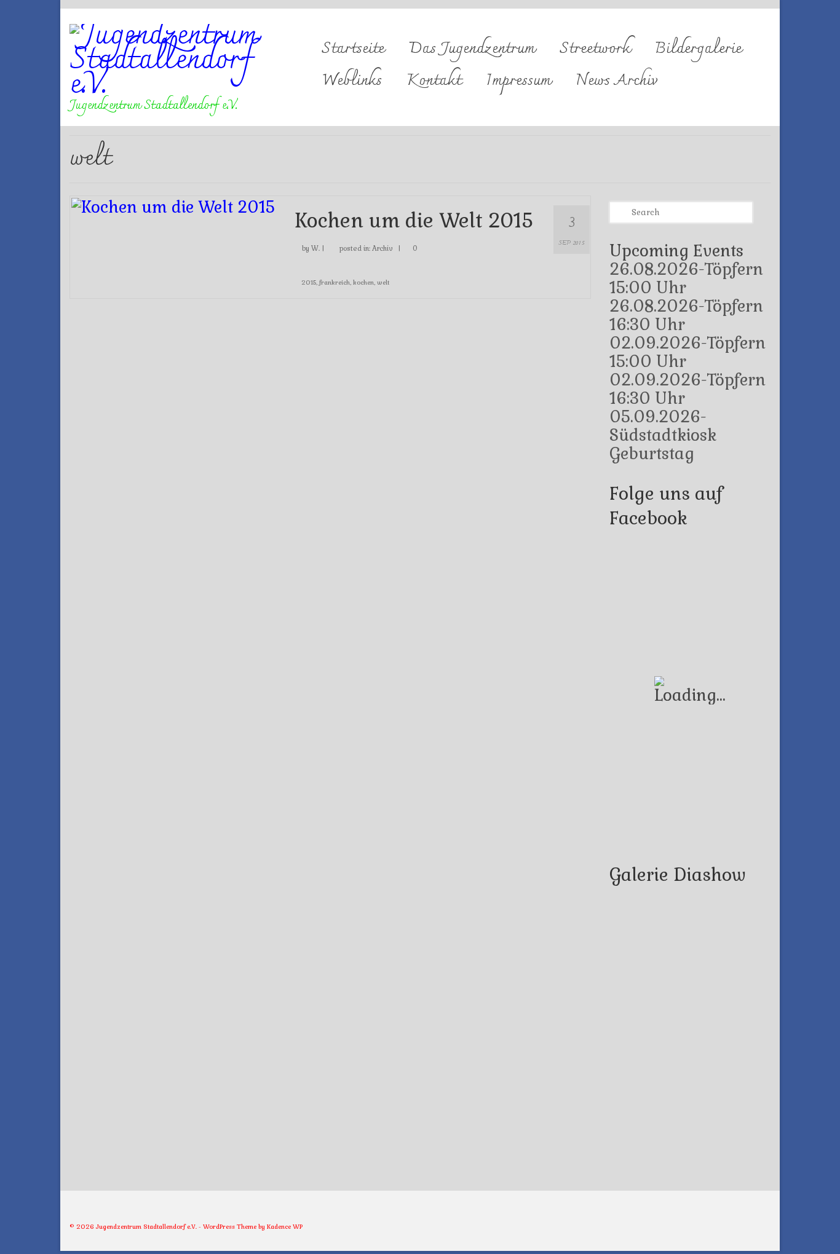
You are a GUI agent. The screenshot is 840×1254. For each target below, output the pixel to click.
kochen (363, 282)
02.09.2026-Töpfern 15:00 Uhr (687, 352)
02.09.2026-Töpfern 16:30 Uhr (687, 389)
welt (383, 282)
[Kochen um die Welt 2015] (173, 205)
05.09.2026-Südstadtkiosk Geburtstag (662, 435)
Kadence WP (285, 1227)
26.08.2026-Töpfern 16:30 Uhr (686, 315)
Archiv (382, 248)
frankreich (334, 282)
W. (315, 248)
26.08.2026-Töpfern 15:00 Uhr (686, 278)
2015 (308, 282)
